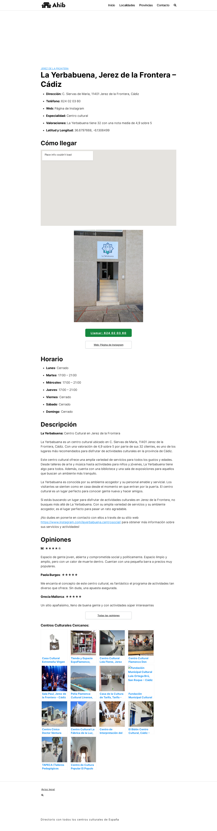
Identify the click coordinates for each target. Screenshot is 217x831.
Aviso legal (48, 789)
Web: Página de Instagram (108, 344)
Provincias (146, 5)
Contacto (163, 5)
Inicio (111, 5)
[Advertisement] (108, 36)
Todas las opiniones (108, 615)
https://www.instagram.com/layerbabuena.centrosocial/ (81, 522)
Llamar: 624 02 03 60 (108, 333)
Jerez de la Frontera (54, 68)
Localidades (127, 5)
